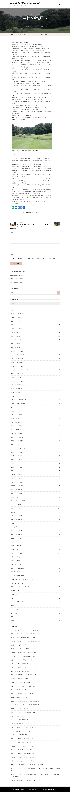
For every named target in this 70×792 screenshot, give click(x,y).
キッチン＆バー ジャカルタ (18, 403)
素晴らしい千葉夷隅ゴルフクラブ (19, 693)
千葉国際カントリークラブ (17, 486)
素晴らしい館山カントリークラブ (19, 633)
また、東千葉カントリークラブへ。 (20, 727)
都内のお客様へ (15, 690)
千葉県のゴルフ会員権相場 (16, 279)
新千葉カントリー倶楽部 (17, 441)
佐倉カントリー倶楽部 (16, 426)
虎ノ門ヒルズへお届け (16, 645)
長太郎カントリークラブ (17, 489)
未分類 (12, 620)
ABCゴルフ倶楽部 (15, 572)
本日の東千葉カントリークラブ (18, 761)
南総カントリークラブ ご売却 (18, 712)
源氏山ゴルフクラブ (16, 418)
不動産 (12, 523)
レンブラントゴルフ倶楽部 (17, 568)
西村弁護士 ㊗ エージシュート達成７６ (21, 641)
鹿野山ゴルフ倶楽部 (16, 384)
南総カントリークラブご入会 (18, 708)
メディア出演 (14, 609)
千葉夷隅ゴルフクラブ (16, 474)
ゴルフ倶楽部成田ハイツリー (18, 422)
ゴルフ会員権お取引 (16, 336)
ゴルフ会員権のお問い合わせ (17, 275)
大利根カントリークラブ (17, 317)
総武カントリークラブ (16, 459)
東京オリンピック (15, 497)
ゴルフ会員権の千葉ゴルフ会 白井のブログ (25, 3)
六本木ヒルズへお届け (16, 648)
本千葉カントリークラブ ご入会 (19, 749)
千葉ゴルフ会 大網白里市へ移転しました (21, 780)
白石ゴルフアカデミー (16, 433)
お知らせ (13, 616)
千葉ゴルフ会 (34, 212)
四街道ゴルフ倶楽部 (16, 560)
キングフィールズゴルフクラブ (18, 399)
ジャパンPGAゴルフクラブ (18, 429)
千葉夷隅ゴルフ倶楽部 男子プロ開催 (20, 652)
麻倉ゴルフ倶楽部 (15, 347)
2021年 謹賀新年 (15, 697)
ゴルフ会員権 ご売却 (16, 734)
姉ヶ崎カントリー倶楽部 (17, 351)
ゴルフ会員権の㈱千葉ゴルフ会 (17, 282)
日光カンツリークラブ (16, 328)
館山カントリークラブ (16, 467)
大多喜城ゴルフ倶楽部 (16, 362)
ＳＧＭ (12, 605)
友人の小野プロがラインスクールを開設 (21, 701)
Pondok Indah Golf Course (18, 602)
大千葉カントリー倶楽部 (17, 366)
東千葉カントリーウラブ (17, 313)
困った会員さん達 (15, 720)
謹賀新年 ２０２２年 (16, 678)
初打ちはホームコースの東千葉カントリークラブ (23, 764)
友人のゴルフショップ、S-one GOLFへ (21, 705)
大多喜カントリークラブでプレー (19, 667)
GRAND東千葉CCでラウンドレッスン (20, 630)
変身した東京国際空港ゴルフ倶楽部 (20, 675)
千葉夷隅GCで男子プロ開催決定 (19, 656)
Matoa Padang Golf (16, 590)
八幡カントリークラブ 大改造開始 (20, 738)
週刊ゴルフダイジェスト (17, 437)
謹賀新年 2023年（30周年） (18, 660)
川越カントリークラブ (16, 396)
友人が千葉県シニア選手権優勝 (18, 637)
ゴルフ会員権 (28, 212)
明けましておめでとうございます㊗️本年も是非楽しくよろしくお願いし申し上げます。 (32, 768)
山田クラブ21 (14, 549)
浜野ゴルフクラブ (15, 512)
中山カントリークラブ (16, 504)
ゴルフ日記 (14, 613)
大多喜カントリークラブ (17, 321)
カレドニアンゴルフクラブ (17, 373)
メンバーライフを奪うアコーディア (20, 686)
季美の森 (13, 407)
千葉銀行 (13, 471)
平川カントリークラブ (16, 515)
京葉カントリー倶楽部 (16, 414)
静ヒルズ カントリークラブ (18, 444)
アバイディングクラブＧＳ (34, 14)
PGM (12, 598)
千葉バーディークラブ (16, 482)
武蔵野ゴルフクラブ (16, 545)
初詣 (12, 325)
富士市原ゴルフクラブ (16, 527)
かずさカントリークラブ (17, 377)
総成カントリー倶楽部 (16, 452)
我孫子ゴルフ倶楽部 (16, 343)
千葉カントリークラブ (16, 478)
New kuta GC (15, 594)
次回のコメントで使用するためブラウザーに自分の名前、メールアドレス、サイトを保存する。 (35, 258)
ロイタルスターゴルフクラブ (18, 564)
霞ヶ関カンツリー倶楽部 (17, 381)
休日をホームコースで (16, 716)
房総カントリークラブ (16, 530)
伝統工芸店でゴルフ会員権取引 (18, 663)
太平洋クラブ (14, 463)
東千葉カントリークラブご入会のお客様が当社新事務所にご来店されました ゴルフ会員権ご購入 (35, 774)
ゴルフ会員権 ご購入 (16, 731)
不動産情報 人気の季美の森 (18, 682)
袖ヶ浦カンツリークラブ (17, 456)
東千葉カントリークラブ (17, 519)
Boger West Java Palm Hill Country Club (22, 579)
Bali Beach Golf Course (17, 575)
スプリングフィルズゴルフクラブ (19, 448)
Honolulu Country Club (17, 583)
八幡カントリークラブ (16, 553)
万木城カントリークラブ (17, 538)
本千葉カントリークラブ (17, 534)
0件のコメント (41, 26)
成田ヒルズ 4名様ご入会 (17, 742)
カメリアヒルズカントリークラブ (19, 370)
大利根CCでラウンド (16, 671)
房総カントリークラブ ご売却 (18, 753)
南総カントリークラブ (16, 508)
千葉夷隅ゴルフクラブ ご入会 (18, 746)
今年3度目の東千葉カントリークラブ (20, 757)
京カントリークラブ (16, 411)
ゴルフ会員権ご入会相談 (17, 723)
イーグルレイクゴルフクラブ (18, 355)
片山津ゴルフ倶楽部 (16, 392)
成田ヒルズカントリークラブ (18, 500)
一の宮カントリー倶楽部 (17, 358)
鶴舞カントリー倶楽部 (16, 493)
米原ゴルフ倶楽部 (15, 557)
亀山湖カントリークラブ (17, 388)
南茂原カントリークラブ (17, 542)
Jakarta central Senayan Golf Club (20, 587)
